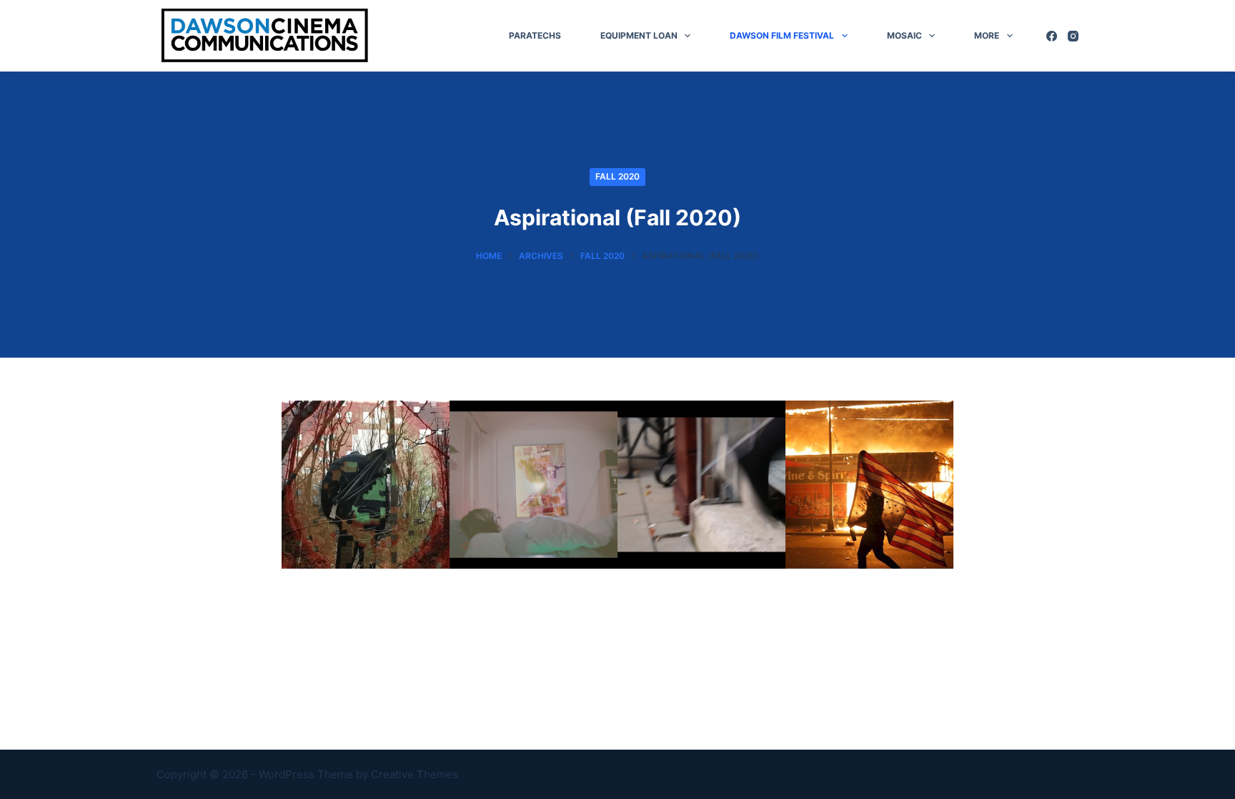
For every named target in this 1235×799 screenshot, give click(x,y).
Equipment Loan (639, 35)
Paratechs (535, 35)
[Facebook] (1051, 36)
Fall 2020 (617, 176)
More (986, 35)
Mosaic (904, 35)
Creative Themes (414, 774)
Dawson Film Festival (782, 35)
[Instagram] (1073, 36)
